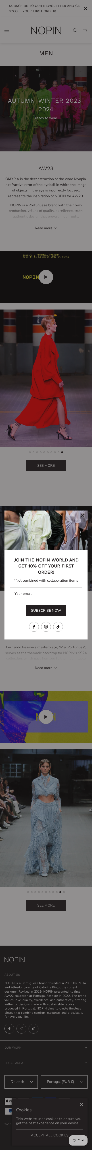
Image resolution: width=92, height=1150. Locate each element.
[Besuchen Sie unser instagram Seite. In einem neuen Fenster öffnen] (46, 627)
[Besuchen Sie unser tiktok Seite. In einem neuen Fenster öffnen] (58, 627)
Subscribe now (46, 610)
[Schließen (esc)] (83, 515)
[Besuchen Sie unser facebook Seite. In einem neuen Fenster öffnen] (34, 627)
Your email (23, 594)
